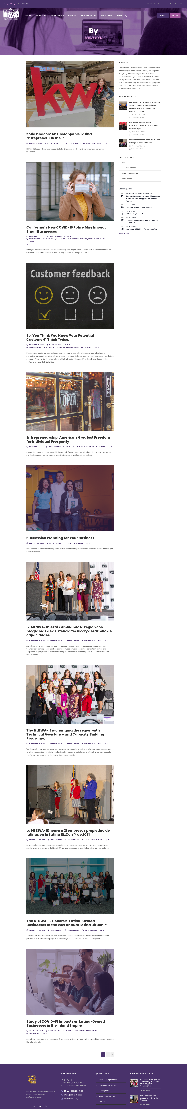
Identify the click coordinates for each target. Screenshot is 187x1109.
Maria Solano (53, 143)
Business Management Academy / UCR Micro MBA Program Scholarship (150, 1082)
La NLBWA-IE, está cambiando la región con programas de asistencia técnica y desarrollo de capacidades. (69, 631)
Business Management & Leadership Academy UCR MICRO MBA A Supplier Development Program (143, 198)
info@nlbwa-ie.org (71, 1099)
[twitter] (11, 4)
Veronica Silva (137, 117)
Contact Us (178, 4)
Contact (102, 1102)
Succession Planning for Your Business (60, 538)
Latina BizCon (90, 640)
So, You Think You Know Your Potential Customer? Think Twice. (60, 337)
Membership (57, 16)
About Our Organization (108, 1080)
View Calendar (124, 234)
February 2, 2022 (36, 447)
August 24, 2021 (36, 1031)
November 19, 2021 (37, 640)
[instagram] (14, 4)
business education (38, 239)
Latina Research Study (75, 1031)
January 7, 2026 (138, 132)
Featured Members (73, 143)
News (120, 16)
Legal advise (93, 239)
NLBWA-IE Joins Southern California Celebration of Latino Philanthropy (143, 125)
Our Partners (88, 16)
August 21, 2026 (138, 114)
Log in (175, 15)
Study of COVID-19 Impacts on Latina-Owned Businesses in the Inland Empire (65, 1023)
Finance (79, 543)
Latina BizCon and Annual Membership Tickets (149, 1098)
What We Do (152, 4)
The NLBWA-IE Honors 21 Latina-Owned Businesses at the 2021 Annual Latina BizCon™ (66, 923)
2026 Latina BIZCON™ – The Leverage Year (141, 229)
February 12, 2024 (139, 146)
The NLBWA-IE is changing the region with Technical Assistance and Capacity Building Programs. (65, 734)
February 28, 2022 (36, 236)
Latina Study (35, 1034)
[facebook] (4, 4)
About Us (41, 16)
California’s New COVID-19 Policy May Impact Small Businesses (66, 229)
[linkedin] (7, 4)
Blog (69, 236)
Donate (163, 15)
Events (72, 16)
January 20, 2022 (36, 543)
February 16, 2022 (36, 345)
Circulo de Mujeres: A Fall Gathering (139, 207)
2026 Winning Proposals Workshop (139, 214)
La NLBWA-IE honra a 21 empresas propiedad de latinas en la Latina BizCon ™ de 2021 (68, 832)
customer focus (63, 239)
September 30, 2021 (37, 840)
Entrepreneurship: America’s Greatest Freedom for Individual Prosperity (68, 439)
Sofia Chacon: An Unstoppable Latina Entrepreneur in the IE (59, 136)
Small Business (86, 347)
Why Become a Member (108, 1085)
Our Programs (104, 1091)
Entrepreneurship (79, 239)
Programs (106, 16)
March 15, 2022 (35, 143)
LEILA (100, 640)
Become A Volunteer (165, 4)
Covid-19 (51, 239)
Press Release (73, 640)
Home (28, 16)
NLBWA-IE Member (93, 143)
